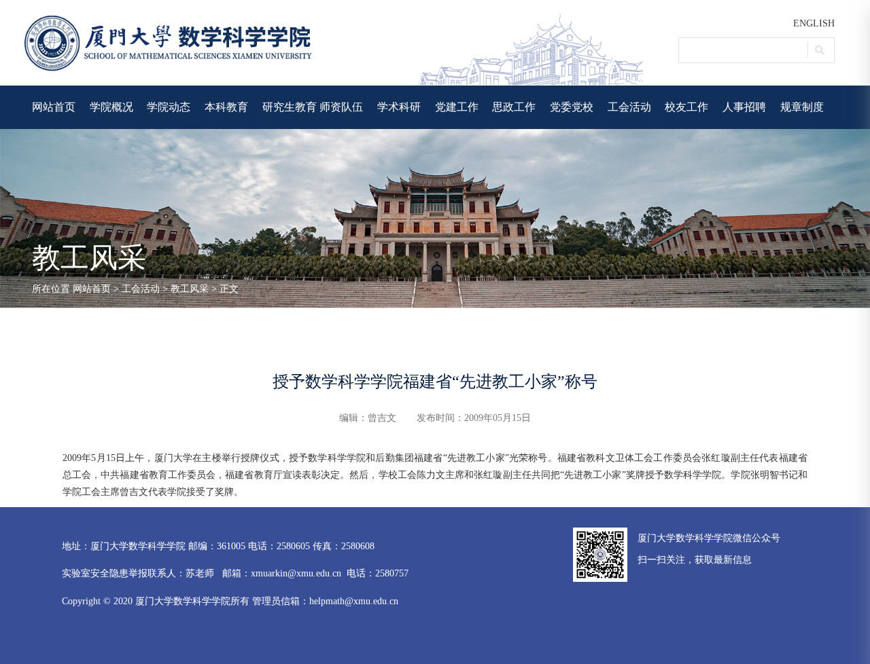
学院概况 (111, 107)
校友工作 (686, 107)
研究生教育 (289, 107)
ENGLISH (814, 23)
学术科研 (399, 107)
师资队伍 (341, 107)
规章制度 (802, 107)
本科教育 (226, 107)
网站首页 (53, 107)
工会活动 (629, 107)
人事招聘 (744, 107)
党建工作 (456, 107)
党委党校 (571, 107)
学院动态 (168, 107)
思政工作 (514, 107)
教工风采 (190, 289)
